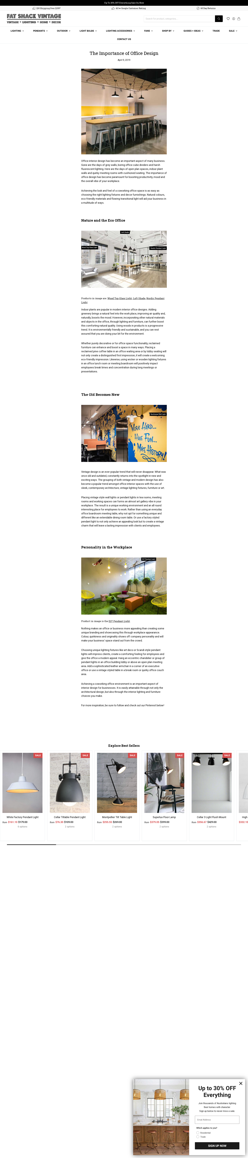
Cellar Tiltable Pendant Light (70, 817)
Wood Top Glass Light (119, 298)
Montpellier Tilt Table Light (117, 817)
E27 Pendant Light (119, 621)
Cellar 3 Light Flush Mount (211, 817)
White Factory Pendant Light (22, 817)
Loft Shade (139, 298)
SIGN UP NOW (217, 1146)
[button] (239, 18)
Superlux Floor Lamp (164, 817)
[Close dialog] (241, 1083)
